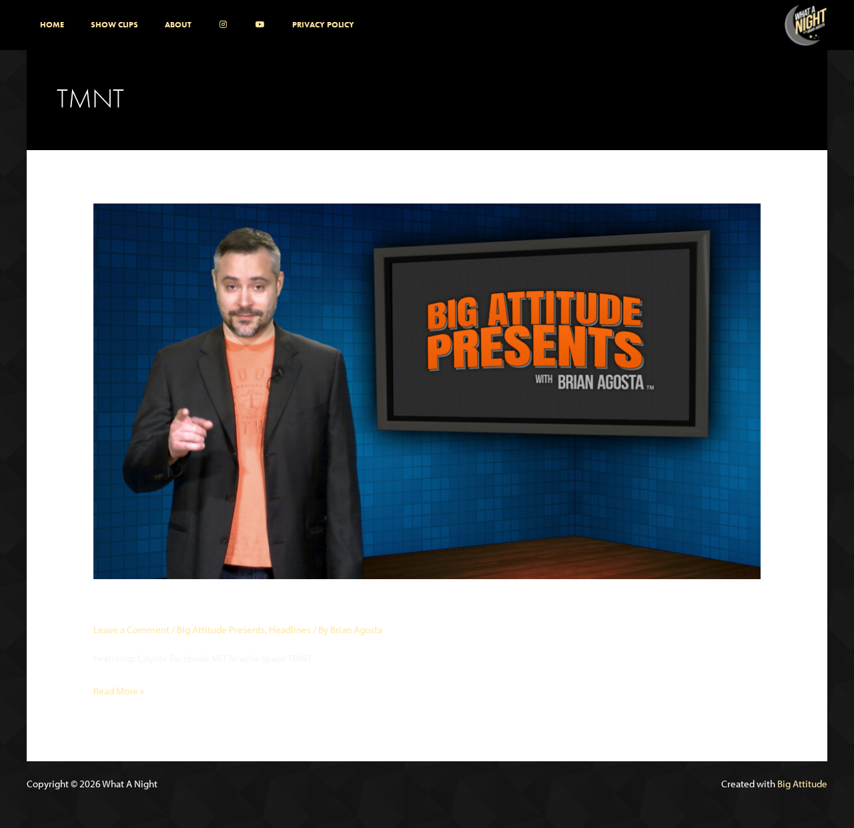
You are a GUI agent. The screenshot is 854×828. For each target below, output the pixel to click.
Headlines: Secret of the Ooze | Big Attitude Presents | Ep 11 (327, 605)
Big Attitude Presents (221, 629)
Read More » (118, 692)
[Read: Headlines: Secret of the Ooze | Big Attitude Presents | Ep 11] (427, 390)
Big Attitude (802, 783)
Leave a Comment (131, 629)
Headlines (290, 629)
